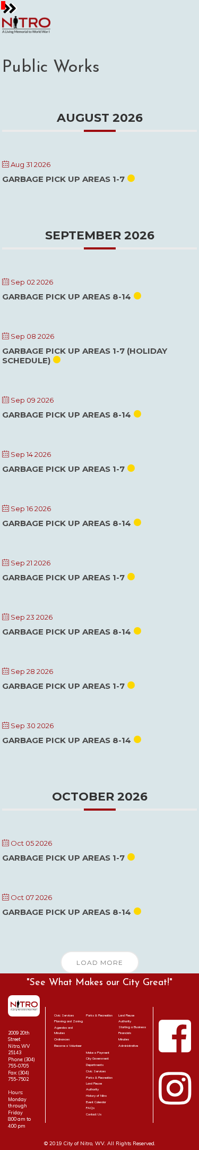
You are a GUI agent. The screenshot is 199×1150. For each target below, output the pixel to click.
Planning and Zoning (68, 1021)
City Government (97, 1058)
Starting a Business (132, 1027)
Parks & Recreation (99, 1015)
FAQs (90, 1108)
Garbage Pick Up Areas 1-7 (63, 179)
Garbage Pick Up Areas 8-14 (66, 296)
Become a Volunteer (68, 1046)
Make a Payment (97, 1053)
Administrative (128, 1046)
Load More (99, 962)
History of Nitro (96, 1096)
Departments (94, 1065)
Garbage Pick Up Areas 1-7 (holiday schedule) (84, 355)
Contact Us (93, 1114)
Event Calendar (96, 1102)
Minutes (123, 1039)
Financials (124, 1033)
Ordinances (62, 1039)
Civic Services (64, 1015)
